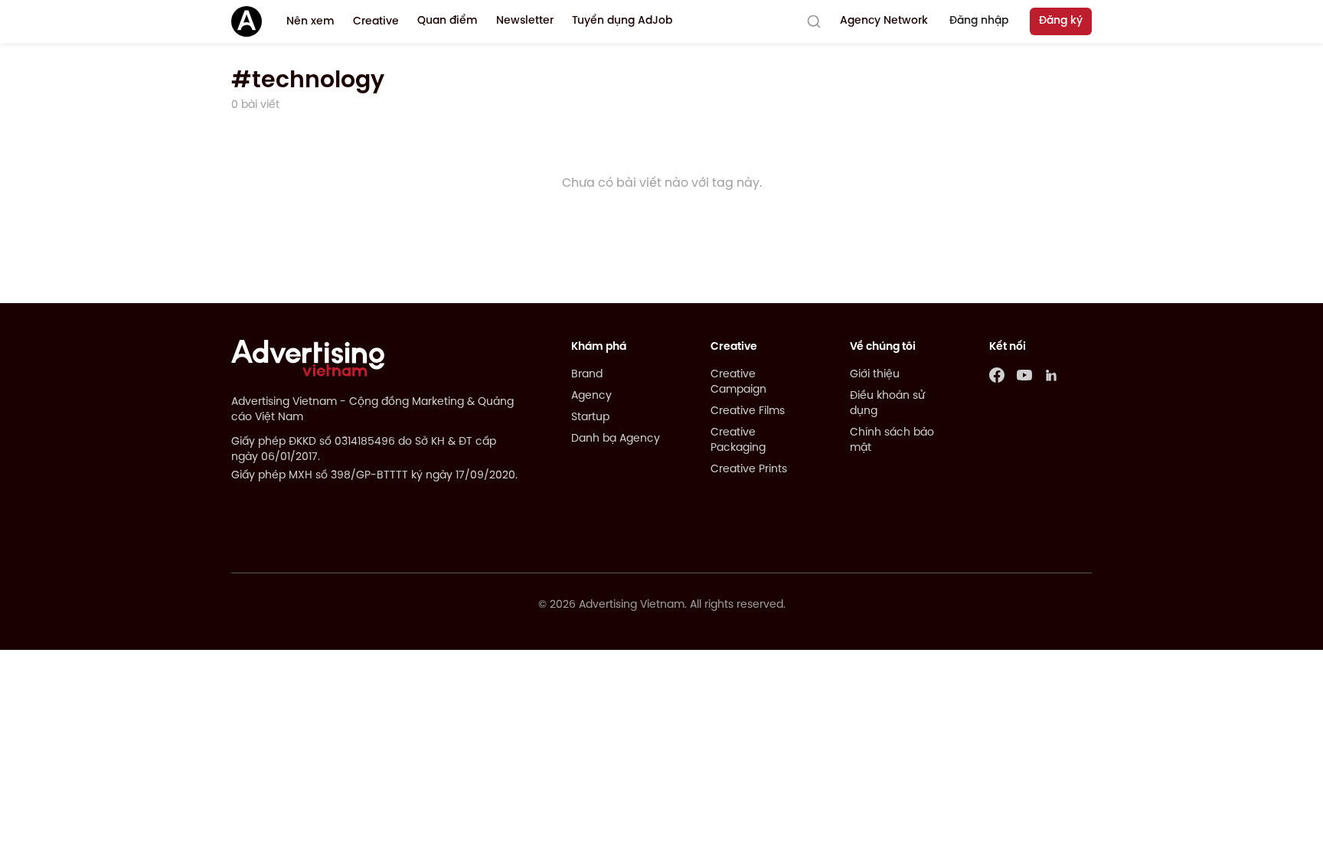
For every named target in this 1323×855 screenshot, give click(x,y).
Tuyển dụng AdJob (622, 21)
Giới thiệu (875, 374)
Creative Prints (748, 469)
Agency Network (884, 21)
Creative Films (747, 411)
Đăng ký (1061, 21)
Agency (591, 396)
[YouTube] (1024, 375)
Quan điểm (447, 21)
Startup (590, 417)
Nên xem (310, 22)
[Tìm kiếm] (814, 21)
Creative (376, 22)
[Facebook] (996, 375)
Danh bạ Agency (615, 439)
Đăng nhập (978, 21)
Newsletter (525, 21)
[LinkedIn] (1052, 375)
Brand (587, 374)
